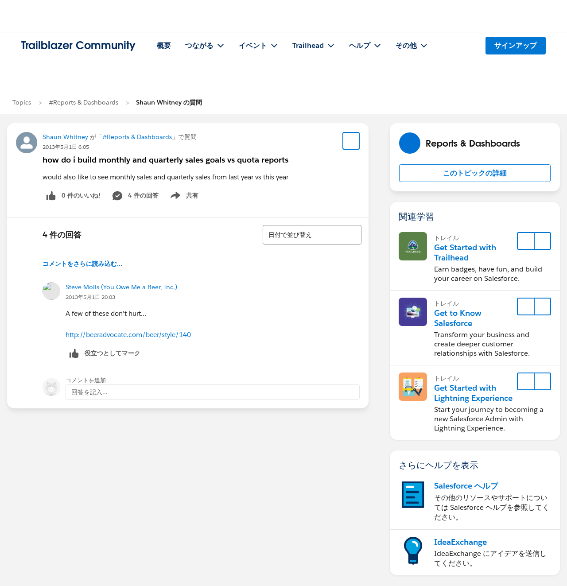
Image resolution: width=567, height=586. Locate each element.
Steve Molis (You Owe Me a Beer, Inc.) (121, 287)
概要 (164, 45)
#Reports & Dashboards (83, 102)
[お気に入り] (351, 141)
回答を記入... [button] (89, 392)
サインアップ (515, 45)
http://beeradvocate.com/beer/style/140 (128, 334)
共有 (183, 197)
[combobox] (312, 234)
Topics (21, 102)
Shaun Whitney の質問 (169, 102)
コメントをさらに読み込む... (82, 264)
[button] (475, 173)
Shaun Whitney (65, 137)
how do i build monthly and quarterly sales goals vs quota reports (165, 160)
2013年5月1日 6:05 (66, 147)
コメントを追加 (86, 380)
